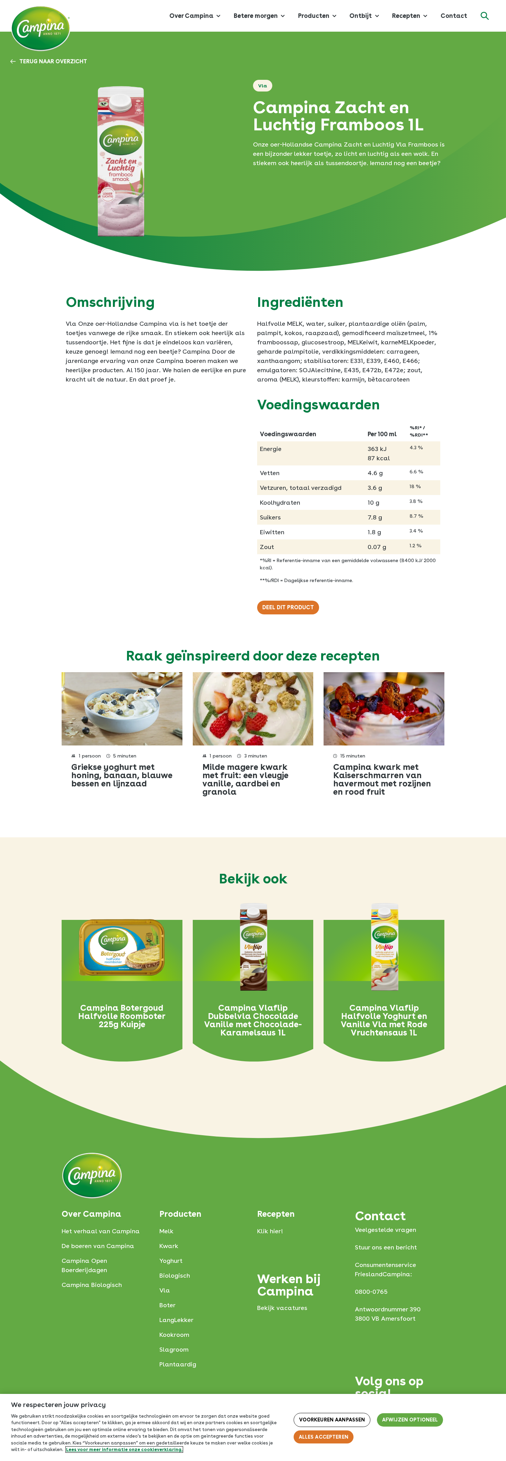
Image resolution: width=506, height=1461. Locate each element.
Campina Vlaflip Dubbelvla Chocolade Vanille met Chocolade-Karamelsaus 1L (253, 1020)
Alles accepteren (323, 1437)
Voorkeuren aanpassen (332, 1420)
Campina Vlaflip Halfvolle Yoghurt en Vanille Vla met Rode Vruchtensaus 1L (384, 1020)
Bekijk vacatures (282, 1307)
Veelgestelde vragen (385, 1229)
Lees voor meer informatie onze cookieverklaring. (124, 1449)
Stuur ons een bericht (386, 1247)
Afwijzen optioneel (410, 1420)
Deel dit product (288, 607)
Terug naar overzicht (53, 61)
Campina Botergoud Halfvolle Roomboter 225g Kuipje (122, 1016)
